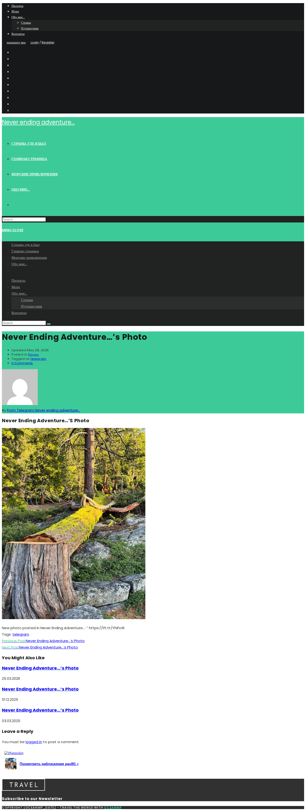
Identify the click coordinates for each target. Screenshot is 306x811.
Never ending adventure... (38, 122)
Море (15, 11)
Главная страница (25, 251)
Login (35, 42)
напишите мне (16, 42)
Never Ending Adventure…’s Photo (40, 668)
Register (48, 42)
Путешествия (30, 28)
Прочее (33, 354)
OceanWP (112, 807)
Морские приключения (29, 257)
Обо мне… (18, 17)
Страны (26, 23)
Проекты (17, 6)
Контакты (18, 34)
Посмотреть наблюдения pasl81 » (49, 764)
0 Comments (22, 363)
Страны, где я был (25, 244)
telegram (38, 359)
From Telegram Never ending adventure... (43, 410)
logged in (34, 741)
